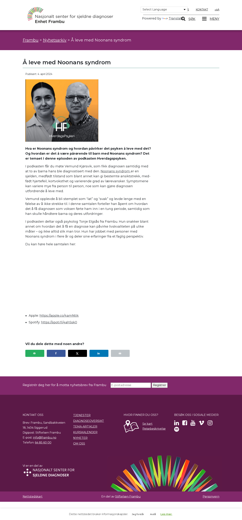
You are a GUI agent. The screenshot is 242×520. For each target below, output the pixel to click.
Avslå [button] (153, 514)
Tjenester (82, 415)
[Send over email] (34, 353)
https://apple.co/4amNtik (59, 316)
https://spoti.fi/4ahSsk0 (59, 322)
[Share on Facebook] (56, 353)
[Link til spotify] (176, 430)
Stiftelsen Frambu (128, 496)
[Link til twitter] (176, 424)
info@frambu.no (44, 437)
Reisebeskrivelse (154, 428)
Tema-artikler (85, 426)
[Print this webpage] (120, 353)
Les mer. (166, 514)
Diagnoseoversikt (88, 421)
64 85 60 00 (43, 442)
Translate (176, 18)
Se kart (147, 423)
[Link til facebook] (184, 424)
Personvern (211, 496)
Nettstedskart (33, 496)
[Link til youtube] (192, 424)
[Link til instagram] (210, 424)
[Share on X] (77, 353)
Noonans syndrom (116, 171)
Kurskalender (85, 432)
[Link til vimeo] (201, 424)
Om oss (79, 443)
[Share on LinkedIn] (98, 353)
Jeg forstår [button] (138, 514)
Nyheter (80, 438)
